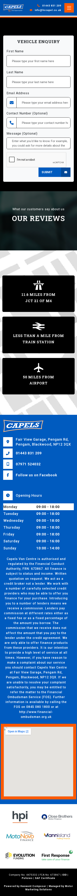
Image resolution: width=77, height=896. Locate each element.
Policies (27, 878)
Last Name (15, 72)
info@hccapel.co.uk (48, 10)
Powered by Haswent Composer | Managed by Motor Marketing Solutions (38, 888)
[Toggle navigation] (69, 8)
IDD (64, 874)
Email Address (18, 93)
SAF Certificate (45, 878)
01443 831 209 (51, 5)
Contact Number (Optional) (27, 113)
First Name (15, 51)
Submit (47, 172)
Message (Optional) (22, 133)
